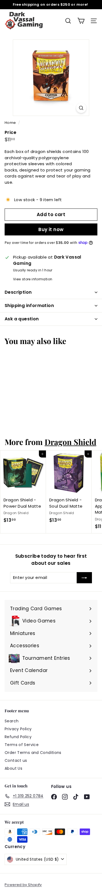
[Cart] (81, 21)
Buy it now (50, 229)
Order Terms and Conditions (33, 752)
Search (11, 721)
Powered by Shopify (23, 884)
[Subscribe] (84, 577)
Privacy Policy (18, 729)
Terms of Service (22, 744)
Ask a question (22, 319)
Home (11, 122)
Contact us (16, 760)
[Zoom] (81, 108)
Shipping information (29, 305)
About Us (13, 768)
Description (18, 292)
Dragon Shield (70, 442)
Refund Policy (18, 736)
